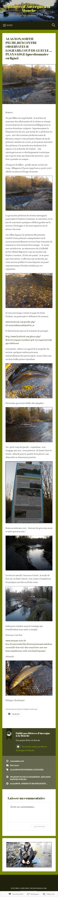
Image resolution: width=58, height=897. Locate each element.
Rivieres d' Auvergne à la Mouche (29, 8)
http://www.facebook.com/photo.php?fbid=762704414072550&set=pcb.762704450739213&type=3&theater (29, 340)
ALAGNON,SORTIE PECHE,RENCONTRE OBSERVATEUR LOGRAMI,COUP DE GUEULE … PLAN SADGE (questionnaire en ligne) (29, 48)
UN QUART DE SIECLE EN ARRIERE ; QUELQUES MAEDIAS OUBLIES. (30, 778)
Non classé (14, 765)
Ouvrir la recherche (53, 25)
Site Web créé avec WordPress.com (29, 888)
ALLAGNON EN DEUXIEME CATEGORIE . (27, 769)
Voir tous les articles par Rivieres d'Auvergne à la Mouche (31, 748)
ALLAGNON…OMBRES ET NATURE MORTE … (28, 783)
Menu (10, 25)
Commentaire (39, 826)
